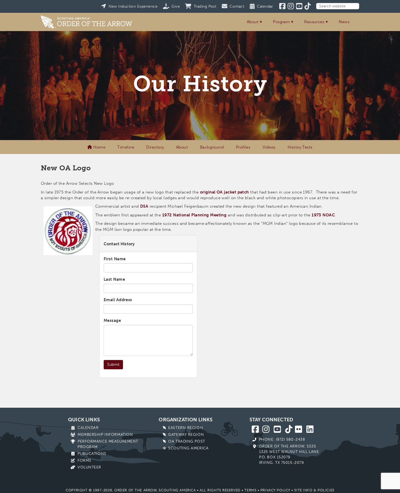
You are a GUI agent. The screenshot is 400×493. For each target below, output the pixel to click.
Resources (314, 21)
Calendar (88, 427)
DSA (144, 206)
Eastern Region (185, 427)
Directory (155, 147)
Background (212, 147)
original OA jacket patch (224, 192)
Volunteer (89, 467)
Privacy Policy (275, 490)
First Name (115, 258)
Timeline (125, 147)
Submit (113, 364)
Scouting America (188, 448)
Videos (269, 147)
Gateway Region (186, 434)
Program (281, 21)
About (253, 21)
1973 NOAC (323, 215)
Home (98, 147)
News (344, 21)
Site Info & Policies (314, 490)
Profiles (243, 147)
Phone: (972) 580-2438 (282, 439)
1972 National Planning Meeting (194, 215)
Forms (84, 460)
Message (112, 320)
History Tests (300, 147)
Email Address (118, 299)
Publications (92, 453)
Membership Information (105, 434)
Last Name (114, 279)
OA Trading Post (186, 441)
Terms (250, 490)
